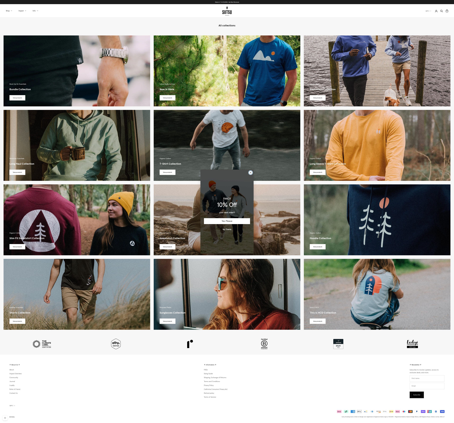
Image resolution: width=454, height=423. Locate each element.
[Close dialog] (251, 173)
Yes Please (227, 221)
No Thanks (227, 229)
